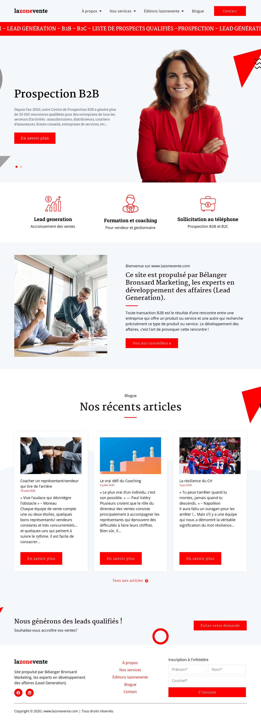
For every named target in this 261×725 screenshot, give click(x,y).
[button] (16, 167)
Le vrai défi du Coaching (120, 480)
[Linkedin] (30, 693)
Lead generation (53, 219)
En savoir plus (41, 559)
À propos (89, 11)
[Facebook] (18, 693)
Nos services (121, 11)
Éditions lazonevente (161, 11)
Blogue (198, 11)
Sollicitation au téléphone (207, 219)
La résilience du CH (195, 480)
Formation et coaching (130, 220)
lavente (31, 10)
